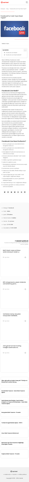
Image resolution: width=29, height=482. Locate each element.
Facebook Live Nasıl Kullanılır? (13, 55)
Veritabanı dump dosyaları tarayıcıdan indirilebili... (12, 315)
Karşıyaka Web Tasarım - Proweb (11, 412)
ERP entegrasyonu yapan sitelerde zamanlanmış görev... (14, 283)
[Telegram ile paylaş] (8, 192)
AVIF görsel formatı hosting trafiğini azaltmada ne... (12, 346)
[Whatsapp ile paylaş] (4, 192)
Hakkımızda (8, 474)
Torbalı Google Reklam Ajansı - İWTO (11, 423)
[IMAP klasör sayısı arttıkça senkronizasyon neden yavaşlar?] (25, 257)
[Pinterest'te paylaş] (21, 192)
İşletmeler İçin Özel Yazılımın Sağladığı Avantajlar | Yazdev (12, 443)
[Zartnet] (5, 2)
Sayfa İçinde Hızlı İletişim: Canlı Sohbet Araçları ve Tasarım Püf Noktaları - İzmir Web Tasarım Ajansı (14, 402)
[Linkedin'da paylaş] (24, 192)
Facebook (11, 208)
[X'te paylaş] (14, 192)
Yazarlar (14, 474)
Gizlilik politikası (23, 474)
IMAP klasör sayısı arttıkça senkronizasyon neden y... (11, 251)
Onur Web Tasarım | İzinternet (10, 433)
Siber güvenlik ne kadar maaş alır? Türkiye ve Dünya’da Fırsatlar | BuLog (14, 381)
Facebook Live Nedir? (11, 52)
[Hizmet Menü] (27, 2)
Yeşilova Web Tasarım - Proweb (10, 454)
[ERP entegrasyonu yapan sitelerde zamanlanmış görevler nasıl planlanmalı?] (25, 289)
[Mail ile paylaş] (11, 192)
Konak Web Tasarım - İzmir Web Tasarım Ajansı (13, 391)
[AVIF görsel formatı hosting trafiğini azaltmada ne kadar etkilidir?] (25, 353)
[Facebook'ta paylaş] (18, 192)
